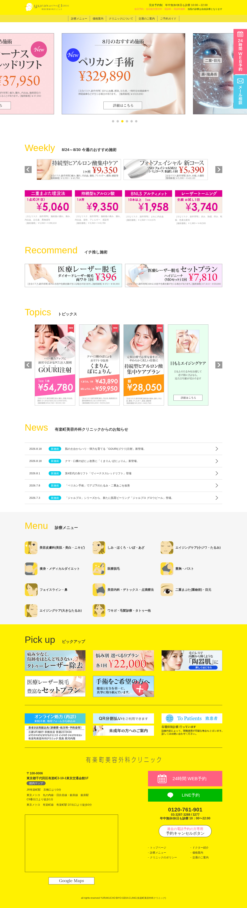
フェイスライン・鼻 (54, 589)
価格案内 (197, 852)
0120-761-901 (185, 810)
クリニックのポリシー (163, 857)
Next (218, 169)
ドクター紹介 (200, 847)
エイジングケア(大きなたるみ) (61, 610)
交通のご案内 (200, 857)
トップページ (158, 847)
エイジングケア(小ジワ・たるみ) (198, 547)
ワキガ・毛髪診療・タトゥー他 (129, 610)
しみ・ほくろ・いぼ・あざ (126, 547)
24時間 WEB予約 (189, 778)
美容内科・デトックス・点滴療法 (130, 589)
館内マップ (36, 783)
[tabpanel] (123, 73)
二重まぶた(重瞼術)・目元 (193, 589)
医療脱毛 (113, 568)
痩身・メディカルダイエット (60, 568)
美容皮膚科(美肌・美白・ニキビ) (62, 547)
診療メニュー (158, 852)
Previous (28, 169)
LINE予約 (191, 795)
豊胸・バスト (184, 568)
